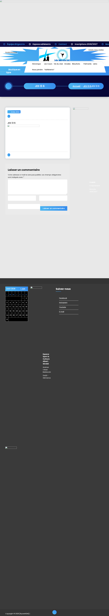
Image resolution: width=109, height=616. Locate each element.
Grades (67, 64)
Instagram (63, 302)
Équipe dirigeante (16, 44)
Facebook (63, 298)
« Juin (22, 289)
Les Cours (48, 64)
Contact (63, 44)
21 (20, 311)
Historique (36, 64)
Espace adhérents (42, 44)
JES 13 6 (87, 86)
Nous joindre (37, 70)
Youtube (62, 307)
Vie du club (58, 64)
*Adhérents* (49, 70)
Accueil (76, 86)
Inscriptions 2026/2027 (86, 44)
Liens (95, 64)
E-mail (61, 311)
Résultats (76, 64)
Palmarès (88, 64)
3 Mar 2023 (15, 112)
